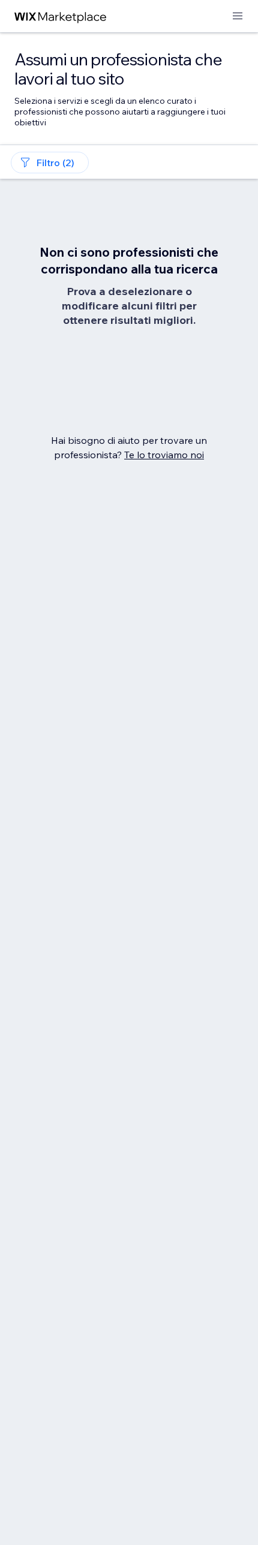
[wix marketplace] (60, 16)
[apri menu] (237, 16)
